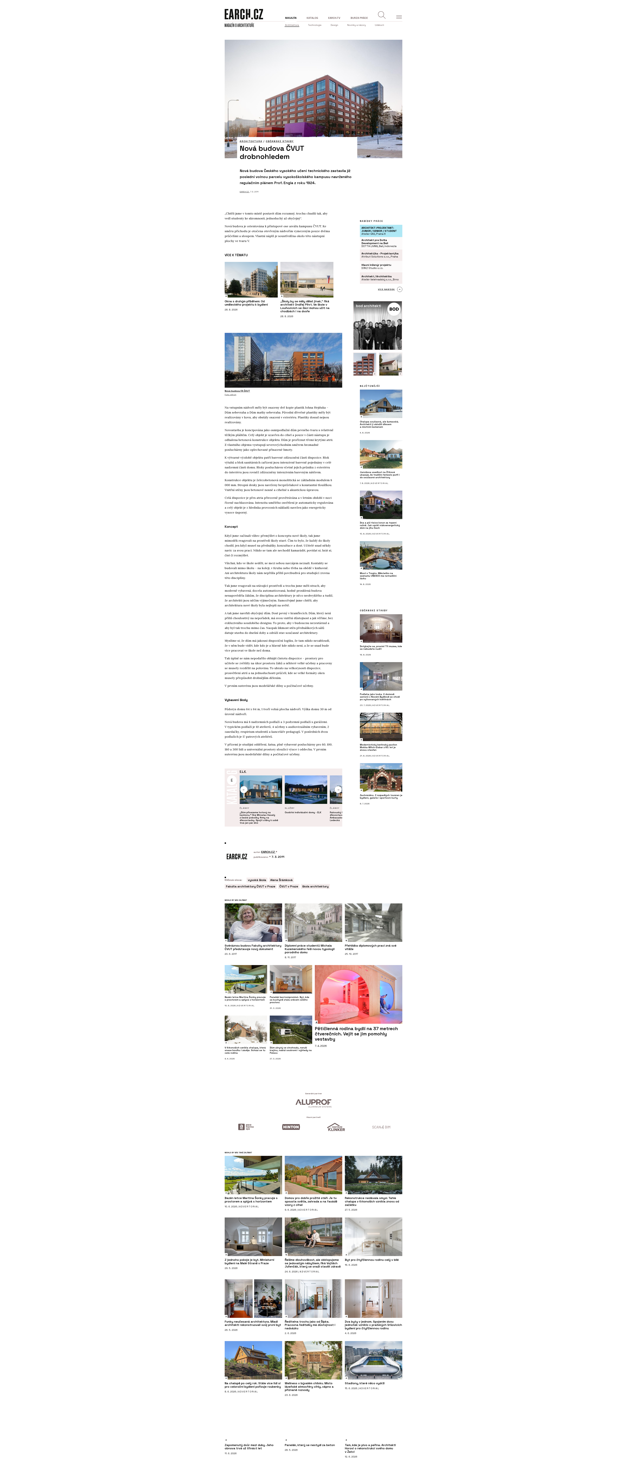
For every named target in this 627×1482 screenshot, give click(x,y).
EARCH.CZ (244, 191)
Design (334, 25)
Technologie (315, 25)
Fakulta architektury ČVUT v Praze (250, 886)
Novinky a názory (356, 25)
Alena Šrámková (281, 880)
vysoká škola (257, 880)
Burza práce (359, 18)
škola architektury (315, 886)
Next (338, 789)
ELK (243, 771)
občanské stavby (280, 141)
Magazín (291, 18)
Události (379, 25)
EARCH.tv (334, 18)
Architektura (292, 25)
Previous (243, 789)
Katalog (312, 18)
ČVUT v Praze (288, 886)
